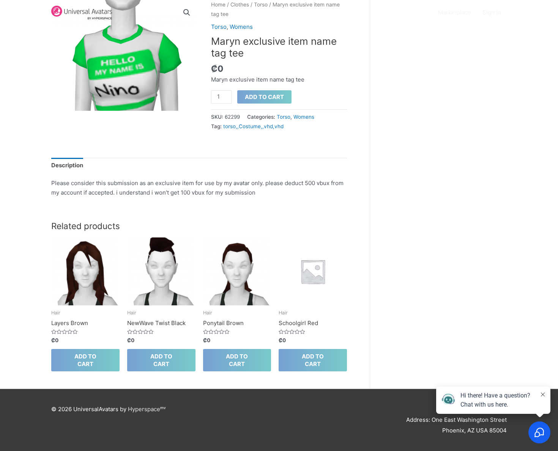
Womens (241, 26)
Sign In (491, 12)
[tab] (67, 165)
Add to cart (264, 97)
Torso (219, 26)
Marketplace (454, 12)
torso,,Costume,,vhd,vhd (253, 126)
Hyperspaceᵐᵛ (147, 409)
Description (67, 165)
